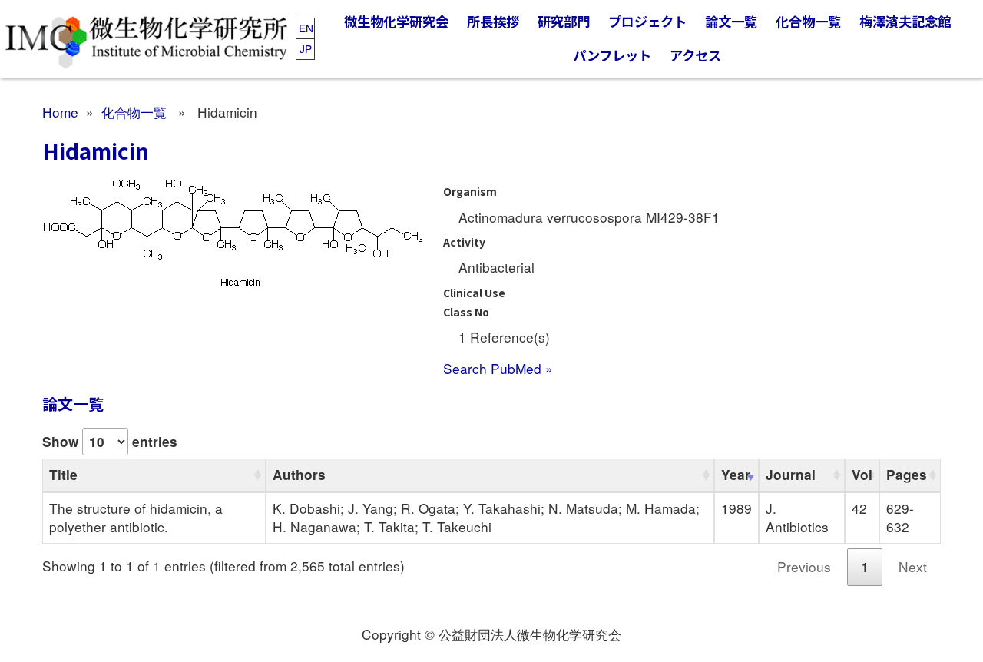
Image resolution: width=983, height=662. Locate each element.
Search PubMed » (498, 368)
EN (306, 27)
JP (306, 48)
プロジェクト (647, 21)
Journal (791, 474)
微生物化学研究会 (396, 21)
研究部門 (564, 21)
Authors (299, 474)
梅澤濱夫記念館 (905, 21)
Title (63, 474)
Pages (906, 474)
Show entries (109, 441)
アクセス (695, 55)
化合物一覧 (808, 21)
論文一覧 (731, 21)
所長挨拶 (493, 21)
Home (60, 111)
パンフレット (612, 55)
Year (735, 474)
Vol (862, 474)
